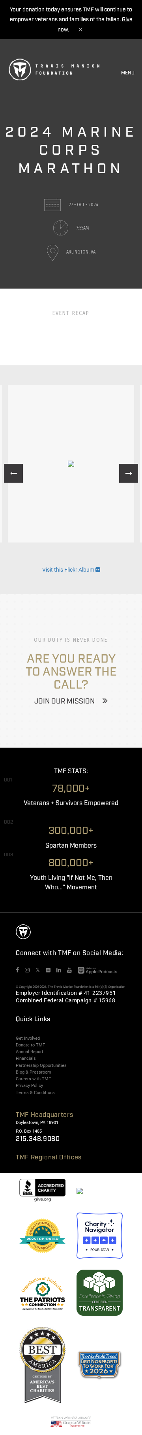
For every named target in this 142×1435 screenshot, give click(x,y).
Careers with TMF (33, 1078)
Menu (128, 73)
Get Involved (28, 1038)
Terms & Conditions (35, 1092)
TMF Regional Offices (49, 1158)
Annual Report (29, 1051)
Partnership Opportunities (41, 1065)
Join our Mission (64, 701)
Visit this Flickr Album (68, 569)
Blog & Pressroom (33, 1072)
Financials (26, 1058)
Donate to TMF (30, 1045)
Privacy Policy (29, 1085)
